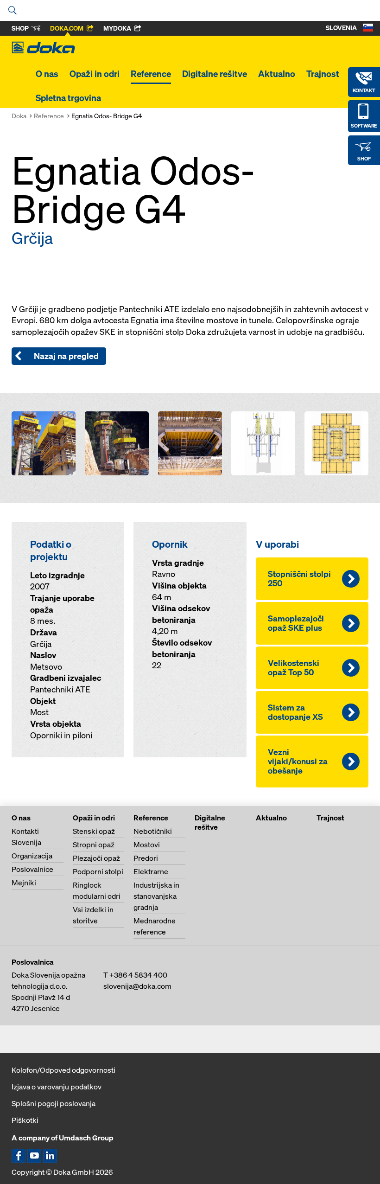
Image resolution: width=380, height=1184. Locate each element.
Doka (19, 115)
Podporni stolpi (98, 871)
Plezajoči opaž (96, 858)
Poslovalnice (32, 869)
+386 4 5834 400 (138, 975)
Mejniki (24, 882)
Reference (151, 74)
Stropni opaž (93, 844)
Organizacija (32, 856)
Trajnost (322, 74)
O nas (47, 74)
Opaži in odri (95, 74)
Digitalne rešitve (214, 74)
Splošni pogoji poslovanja (53, 1103)
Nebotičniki (152, 831)
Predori (145, 858)
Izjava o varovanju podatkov (56, 1087)
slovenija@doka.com (137, 986)
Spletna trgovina (68, 98)
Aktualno (276, 74)
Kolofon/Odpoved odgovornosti (63, 1070)
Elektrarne (150, 871)
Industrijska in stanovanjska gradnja (156, 896)
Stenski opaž (94, 831)
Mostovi (146, 844)
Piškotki (25, 1120)
